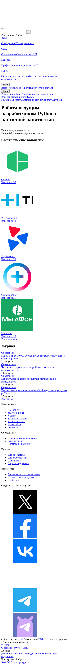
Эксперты (16, 99)
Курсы (25, 662)
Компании (28, 99)
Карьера (17, 662)
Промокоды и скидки (19, 443)
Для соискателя (16, 454)
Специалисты (19, 97)
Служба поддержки (18, 463)
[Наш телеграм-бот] (25, 636)
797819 (42, 639)
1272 (22, 639)
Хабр (4, 662)
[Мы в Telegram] (25, 611)
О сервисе (13, 409)
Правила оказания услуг (21, 477)
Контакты (13, 427)
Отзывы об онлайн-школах (22, 438)
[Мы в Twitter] (25, 512)
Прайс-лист (14, 480)
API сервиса (14, 460)
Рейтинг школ (15, 441)
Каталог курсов (16, 421)
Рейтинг (38, 99)
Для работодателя (17, 457)
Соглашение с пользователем (24, 474)
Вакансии (6, 97)
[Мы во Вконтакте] (25, 562)
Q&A (10, 662)
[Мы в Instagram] (25, 586)
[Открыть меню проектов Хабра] (2, 28)
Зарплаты (48, 99)
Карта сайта (14, 424)
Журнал (57, 99)
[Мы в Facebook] (25, 537)
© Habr (5, 645)
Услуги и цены (16, 412)
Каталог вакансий (17, 418)
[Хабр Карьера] (13, 31)
